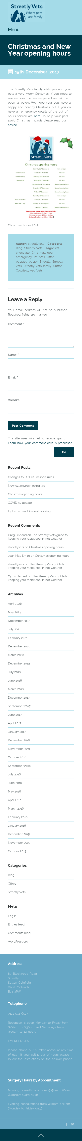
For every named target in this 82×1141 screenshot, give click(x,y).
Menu (14, 29)
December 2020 (19, 646)
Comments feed (19, 933)
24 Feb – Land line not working (29, 511)
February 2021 (17, 638)
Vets (39, 270)
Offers (12, 883)
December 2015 (19, 834)
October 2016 (17, 757)
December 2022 (19, 621)
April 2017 (14, 723)
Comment (16, 324)
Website (14, 400)
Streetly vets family (37, 266)
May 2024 (14, 612)
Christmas (38, 252)
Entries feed (16, 924)
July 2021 (14, 629)
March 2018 (16, 689)
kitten (51, 257)
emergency (24, 257)
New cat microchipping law (26, 485)
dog (50, 252)
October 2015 (17, 851)
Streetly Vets (33, 248)
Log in (12, 916)
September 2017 (19, 706)
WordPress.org (18, 941)
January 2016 (17, 825)
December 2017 (19, 697)
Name (13, 354)
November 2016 (19, 749)
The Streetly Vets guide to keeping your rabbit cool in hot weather (38, 536)
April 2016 (14, 800)
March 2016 (16, 808)
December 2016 (19, 740)
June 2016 (15, 783)
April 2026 (15, 604)
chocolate (23, 252)
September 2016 (19, 766)
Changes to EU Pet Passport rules (31, 477)
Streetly (45, 261)
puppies (21, 261)
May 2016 (14, 791)
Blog (19, 248)
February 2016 (17, 817)
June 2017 (15, 714)
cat (57, 248)
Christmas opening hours (25, 494)
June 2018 (15, 680)
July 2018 (14, 672)
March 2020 (16, 655)
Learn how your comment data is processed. (40, 443)
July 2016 (14, 774)
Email (13, 377)
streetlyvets (16, 547)
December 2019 (19, 663)
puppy (33, 261)
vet (32, 270)
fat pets (39, 257)
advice (12, 125)
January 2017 (17, 732)
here (37, 116)
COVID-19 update (20, 503)
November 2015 (19, 842)
